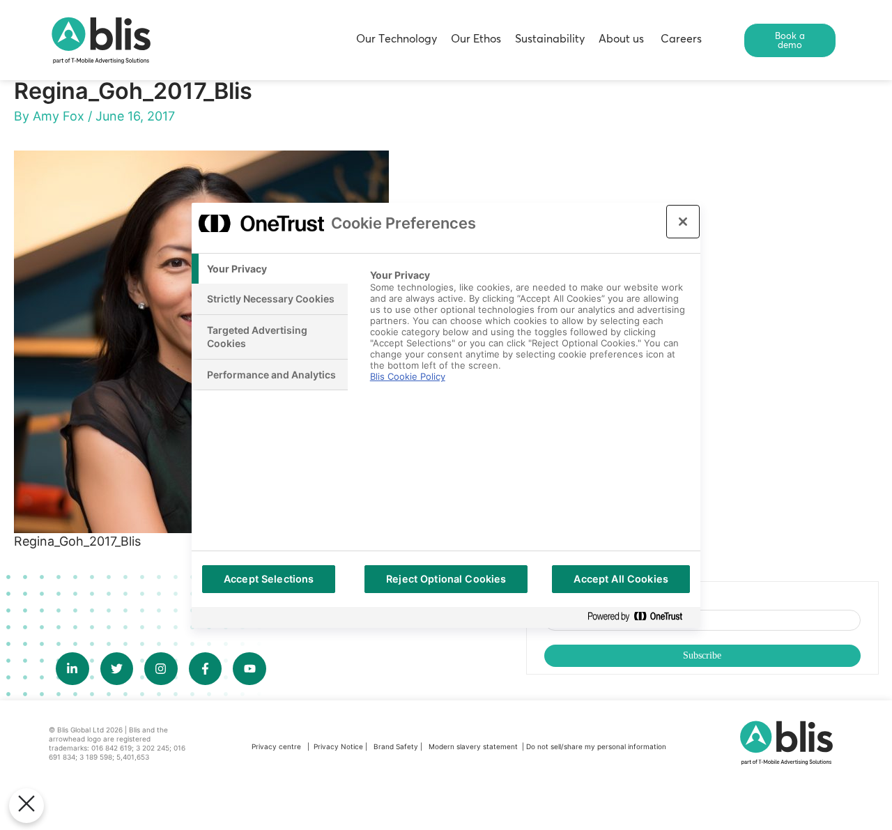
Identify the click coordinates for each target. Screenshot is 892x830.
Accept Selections (269, 579)
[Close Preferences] (26, 805)
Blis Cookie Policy (407, 376)
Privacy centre (276, 746)
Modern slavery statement (474, 746)
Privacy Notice (338, 746)
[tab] (270, 269)
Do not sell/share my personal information (596, 746)
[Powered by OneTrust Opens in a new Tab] (640, 617)
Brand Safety (397, 746)
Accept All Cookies (621, 579)
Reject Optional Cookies (446, 579)
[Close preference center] (683, 221)
